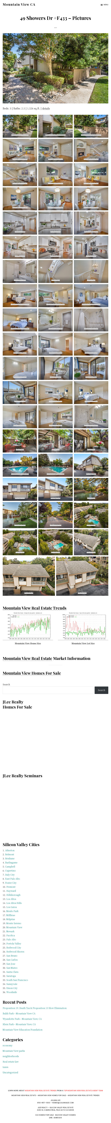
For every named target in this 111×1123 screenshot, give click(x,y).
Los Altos (11, 899)
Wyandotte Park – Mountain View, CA (22, 1018)
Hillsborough (13, 894)
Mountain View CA (19, 4)
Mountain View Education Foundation (23, 1029)
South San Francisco (17, 980)
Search (6, 684)
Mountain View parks (14, 1050)
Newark (10, 931)
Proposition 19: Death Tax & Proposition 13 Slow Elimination (35, 1008)
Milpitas (10, 919)
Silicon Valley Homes (65, 1115)
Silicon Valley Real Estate (62, 1107)
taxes (5, 1067)
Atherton (9, 850)
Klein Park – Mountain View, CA (19, 1024)
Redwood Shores (15, 951)
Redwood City (13, 947)
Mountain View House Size (28, 643)
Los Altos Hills (14, 903)
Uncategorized (10, 1072)
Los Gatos (11, 907)
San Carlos (12, 959)
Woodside (11, 992)
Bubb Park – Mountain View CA (19, 1013)
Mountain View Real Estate (27, 658)
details (46, 108)
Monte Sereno (13, 923)
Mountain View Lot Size (83, 643)
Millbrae (10, 915)
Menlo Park (12, 911)
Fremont (10, 886)
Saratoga (11, 975)
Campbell (10, 866)
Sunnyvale (11, 984)
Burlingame (11, 862)
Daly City (10, 874)
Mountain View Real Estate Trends (34, 608)
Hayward (11, 890)
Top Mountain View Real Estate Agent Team (83, 1090)
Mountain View (14, 927)
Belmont (9, 854)
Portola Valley (13, 943)
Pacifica (10, 935)
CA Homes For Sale (44, 1115)
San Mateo (11, 967)
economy (7, 1045)
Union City (11, 988)
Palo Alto (11, 939)
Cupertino (10, 870)
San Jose (10, 963)
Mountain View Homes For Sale (32, 673)
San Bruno (11, 955)
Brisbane (9, 858)
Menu (106, 5)
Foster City (11, 882)
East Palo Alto (12, 878)
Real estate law (11, 1061)
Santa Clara (12, 971)
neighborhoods (11, 1056)
